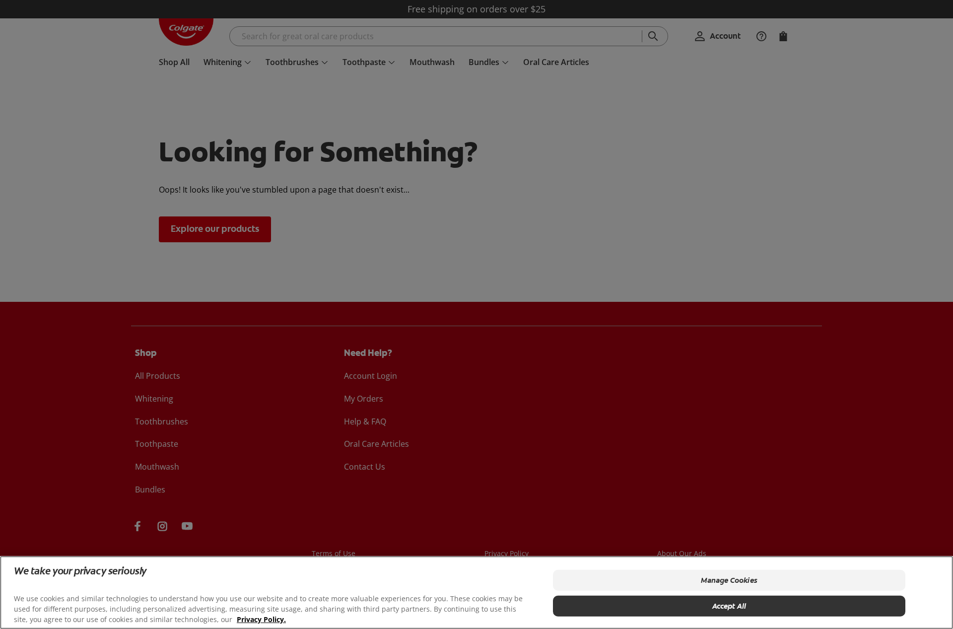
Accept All (729, 606)
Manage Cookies (729, 580)
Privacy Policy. (261, 619)
